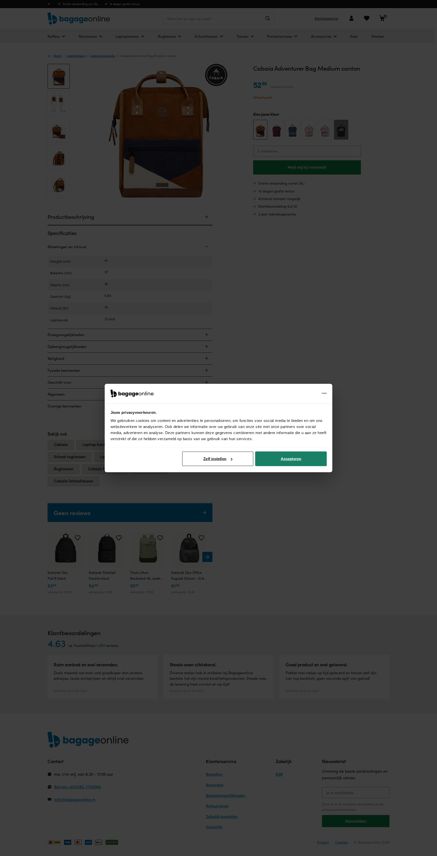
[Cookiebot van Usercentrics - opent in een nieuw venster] (304, 393)
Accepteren (291, 459)
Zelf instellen (214, 459)
